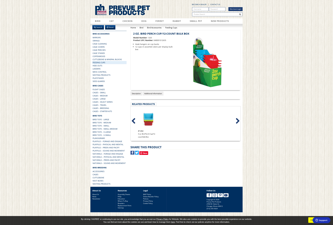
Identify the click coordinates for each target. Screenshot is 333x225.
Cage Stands (99, 53)
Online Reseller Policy (151, 196)
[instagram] (214, 195)
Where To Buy (123, 201)
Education (121, 199)
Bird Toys (97, 115)
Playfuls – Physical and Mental (108, 144)
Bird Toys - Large (101, 119)
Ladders (97, 69)
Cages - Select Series (103, 102)
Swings (96, 40)
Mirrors (97, 37)
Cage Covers (99, 47)
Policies (146, 199)
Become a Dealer (199, 4)
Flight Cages (99, 89)
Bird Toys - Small (101, 125)
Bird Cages (98, 85)
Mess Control (100, 72)
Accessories (98, 171)
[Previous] (133, 121)
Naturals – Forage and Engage (108, 154)
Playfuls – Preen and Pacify (106, 147)
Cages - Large (99, 99)
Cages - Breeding (101, 108)
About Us (95, 194)
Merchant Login (235, 9)
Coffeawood (99, 56)
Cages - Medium (100, 95)
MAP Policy (147, 194)
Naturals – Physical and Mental (108, 157)
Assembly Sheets (124, 194)
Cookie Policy (148, 203)
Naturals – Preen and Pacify (106, 160)
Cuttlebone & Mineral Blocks (107, 59)
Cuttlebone (98, 177)
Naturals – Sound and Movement (109, 163)
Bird (98, 21)
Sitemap (121, 208)
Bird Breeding (100, 167)
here (173, 222)
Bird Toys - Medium (102, 122)
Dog (144, 21)
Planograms (99, 138)
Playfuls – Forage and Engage (107, 141)
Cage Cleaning (100, 44)
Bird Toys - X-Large (102, 132)
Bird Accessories (101, 34)
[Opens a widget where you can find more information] (321, 220)
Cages (95, 174)
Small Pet (196, 21)
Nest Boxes (98, 180)
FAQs (119, 196)
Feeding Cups (99, 62)
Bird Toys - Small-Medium (105, 129)
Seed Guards (99, 81)
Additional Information (153, 93)
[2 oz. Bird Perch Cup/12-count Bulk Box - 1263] (208, 62)
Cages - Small (99, 92)
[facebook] (209, 195)
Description (136, 93)
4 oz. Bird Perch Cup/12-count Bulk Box (146, 134)
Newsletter (96, 199)
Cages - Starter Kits (102, 111)
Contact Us (215, 4)
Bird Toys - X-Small (102, 135)
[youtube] (226, 195)
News (94, 196)
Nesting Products (101, 75)
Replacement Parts (124, 205)
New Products (220, 21)
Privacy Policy (148, 201)
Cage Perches (99, 50)
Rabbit (177, 21)
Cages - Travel (99, 105)
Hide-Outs (97, 65)
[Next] (238, 121)
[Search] (240, 14)
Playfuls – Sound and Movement (109, 150)
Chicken (128, 21)
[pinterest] (220, 195)
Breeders (121, 203)
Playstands (98, 78)
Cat (111, 21)
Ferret (159, 21)
